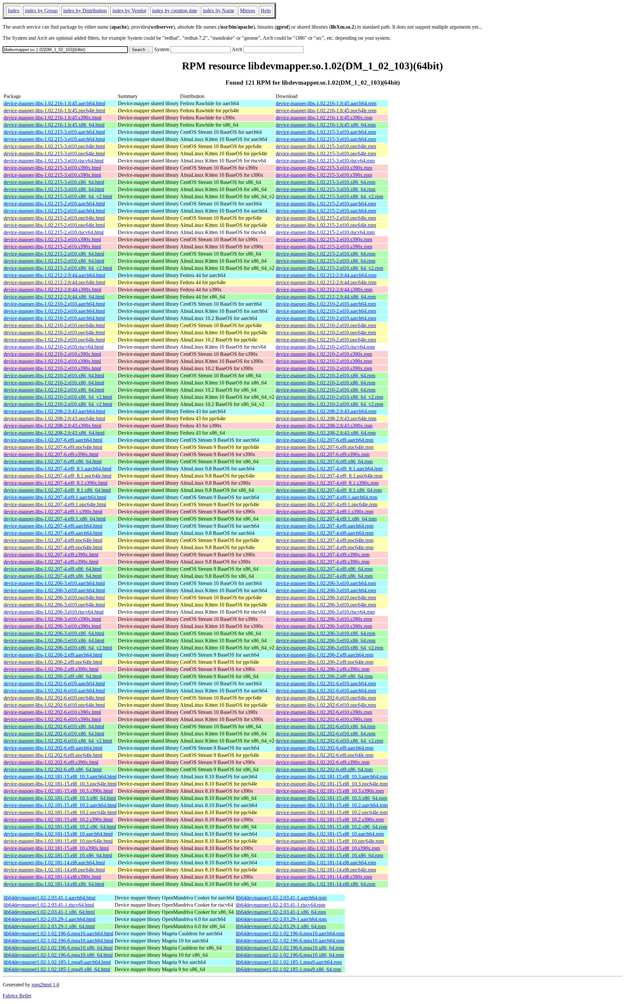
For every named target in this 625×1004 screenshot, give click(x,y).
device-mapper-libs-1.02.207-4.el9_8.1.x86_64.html (57, 490)
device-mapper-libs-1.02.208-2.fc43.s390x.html (52, 425)
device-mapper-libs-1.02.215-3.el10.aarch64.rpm (326, 132)
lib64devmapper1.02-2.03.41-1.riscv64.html (49, 905)
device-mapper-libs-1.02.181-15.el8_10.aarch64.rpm (330, 834)
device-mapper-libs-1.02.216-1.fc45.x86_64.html (54, 125)
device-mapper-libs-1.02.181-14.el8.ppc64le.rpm (326, 869)
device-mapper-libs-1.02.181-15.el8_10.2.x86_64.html (60, 827)
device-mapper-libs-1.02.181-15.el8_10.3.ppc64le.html (60, 784)
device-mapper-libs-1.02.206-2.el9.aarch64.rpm (324, 655)
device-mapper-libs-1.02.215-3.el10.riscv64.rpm (325, 160)
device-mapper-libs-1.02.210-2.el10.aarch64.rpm (326, 304)
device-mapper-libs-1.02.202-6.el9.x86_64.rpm (324, 769)
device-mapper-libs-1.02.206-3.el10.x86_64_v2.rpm (329, 647)
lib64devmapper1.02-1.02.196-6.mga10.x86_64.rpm (290, 948)
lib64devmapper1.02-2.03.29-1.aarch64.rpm (281, 919)
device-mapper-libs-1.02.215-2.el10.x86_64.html (54, 254)
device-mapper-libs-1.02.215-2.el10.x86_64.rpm (325, 254)
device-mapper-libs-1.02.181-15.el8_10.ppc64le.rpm (330, 841)
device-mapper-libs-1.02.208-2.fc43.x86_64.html (54, 433)
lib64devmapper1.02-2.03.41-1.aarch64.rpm (281, 897)
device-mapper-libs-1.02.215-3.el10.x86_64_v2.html (58, 196)
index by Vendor (129, 10)
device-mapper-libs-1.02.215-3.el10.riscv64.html (54, 160)
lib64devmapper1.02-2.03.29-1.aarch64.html (49, 919)
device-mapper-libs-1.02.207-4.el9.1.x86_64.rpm (326, 519)
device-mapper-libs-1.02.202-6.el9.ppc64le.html (53, 755)
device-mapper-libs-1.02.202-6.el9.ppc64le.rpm (324, 755)
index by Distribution (85, 10)
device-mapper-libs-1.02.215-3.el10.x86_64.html (54, 182)
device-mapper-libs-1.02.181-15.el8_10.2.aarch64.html (60, 805)
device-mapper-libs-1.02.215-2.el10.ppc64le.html (54, 218)
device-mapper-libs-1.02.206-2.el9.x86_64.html (53, 676)
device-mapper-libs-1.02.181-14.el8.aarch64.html (54, 862)
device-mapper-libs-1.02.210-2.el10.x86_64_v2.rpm (329, 397)
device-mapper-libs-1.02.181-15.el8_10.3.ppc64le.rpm (332, 784)
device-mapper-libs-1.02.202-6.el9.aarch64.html (53, 748)
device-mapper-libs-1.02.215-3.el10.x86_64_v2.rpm (329, 196)
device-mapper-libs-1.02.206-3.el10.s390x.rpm (324, 619)
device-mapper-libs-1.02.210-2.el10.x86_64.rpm (325, 375)
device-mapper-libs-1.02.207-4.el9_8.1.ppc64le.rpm (329, 476)
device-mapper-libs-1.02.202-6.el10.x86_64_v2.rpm (329, 741)
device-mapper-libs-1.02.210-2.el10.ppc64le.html (54, 325)
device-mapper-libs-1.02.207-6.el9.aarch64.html (53, 440)
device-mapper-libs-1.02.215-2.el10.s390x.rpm (324, 239)
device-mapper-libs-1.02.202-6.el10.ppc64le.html (54, 698)
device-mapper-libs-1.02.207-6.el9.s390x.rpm (322, 454)
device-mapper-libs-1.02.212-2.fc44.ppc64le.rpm (326, 282)
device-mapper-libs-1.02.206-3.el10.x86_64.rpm (325, 633)
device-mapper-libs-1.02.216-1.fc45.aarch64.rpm (326, 103)
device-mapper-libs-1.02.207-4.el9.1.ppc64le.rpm (326, 504)
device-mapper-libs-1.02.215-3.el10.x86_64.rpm (325, 182)
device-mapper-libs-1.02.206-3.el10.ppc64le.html (54, 597)
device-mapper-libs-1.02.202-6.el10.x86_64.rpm (325, 726)
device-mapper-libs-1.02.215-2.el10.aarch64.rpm (326, 203)
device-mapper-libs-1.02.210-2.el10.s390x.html (52, 354)
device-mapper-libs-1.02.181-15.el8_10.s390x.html (56, 848)
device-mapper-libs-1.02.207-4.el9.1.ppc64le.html (55, 504)
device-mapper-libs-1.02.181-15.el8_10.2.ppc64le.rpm (332, 812)
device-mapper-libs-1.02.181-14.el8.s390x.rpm (324, 877)
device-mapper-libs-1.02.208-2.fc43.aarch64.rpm (326, 411)
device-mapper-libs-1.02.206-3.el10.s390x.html (52, 619)
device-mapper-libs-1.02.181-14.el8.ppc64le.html (54, 869)
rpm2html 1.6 (45, 984)
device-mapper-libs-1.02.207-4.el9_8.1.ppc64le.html (57, 476)
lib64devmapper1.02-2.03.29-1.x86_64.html (49, 926)
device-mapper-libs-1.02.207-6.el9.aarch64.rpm (324, 440)
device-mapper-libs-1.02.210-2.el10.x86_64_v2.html (58, 397)
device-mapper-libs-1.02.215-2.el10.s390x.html (52, 239)
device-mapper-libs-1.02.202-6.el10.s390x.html (52, 712)
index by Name (218, 10)
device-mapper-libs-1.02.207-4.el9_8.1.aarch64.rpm (329, 468)
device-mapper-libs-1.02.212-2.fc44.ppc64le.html (54, 282)
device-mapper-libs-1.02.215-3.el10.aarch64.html (54, 132)
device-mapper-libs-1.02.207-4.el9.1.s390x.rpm (324, 511)
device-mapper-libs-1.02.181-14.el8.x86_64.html (54, 884)
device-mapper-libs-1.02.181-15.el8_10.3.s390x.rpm (330, 791)
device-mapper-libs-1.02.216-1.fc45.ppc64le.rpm (326, 110)
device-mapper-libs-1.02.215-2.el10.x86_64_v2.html (58, 268)
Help (266, 10)
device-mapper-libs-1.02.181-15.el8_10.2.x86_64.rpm (331, 827)
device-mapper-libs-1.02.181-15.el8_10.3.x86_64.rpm (331, 798)
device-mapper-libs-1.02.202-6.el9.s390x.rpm (322, 762)
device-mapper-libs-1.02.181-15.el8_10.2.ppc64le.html (60, 812)
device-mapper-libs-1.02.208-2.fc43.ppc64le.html (54, 418)
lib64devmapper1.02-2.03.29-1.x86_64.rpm (281, 926)
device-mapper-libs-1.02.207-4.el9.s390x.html (51, 554)
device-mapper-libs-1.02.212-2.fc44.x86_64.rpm (326, 297)
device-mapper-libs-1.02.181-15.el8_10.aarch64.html (58, 834)
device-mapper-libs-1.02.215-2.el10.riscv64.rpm (325, 232)
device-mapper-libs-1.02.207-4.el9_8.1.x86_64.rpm (329, 490)
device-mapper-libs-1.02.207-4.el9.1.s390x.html (53, 511)
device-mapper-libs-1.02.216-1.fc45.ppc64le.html (54, 110)
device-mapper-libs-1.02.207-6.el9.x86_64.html (53, 461)
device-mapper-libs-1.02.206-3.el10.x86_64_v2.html (58, 647)
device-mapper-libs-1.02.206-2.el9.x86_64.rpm (324, 676)
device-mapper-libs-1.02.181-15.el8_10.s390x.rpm (328, 848)
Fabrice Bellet (17, 995)
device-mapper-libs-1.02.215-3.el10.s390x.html (52, 168)
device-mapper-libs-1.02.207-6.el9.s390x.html (51, 454)
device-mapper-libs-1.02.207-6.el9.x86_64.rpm (324, 461)
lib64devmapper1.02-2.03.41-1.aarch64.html (49, 897)
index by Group (41, 10)
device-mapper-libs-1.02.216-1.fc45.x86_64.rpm (326, 125)
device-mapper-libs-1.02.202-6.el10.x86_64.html (54, 726)
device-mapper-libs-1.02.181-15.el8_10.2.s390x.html (58, 819)
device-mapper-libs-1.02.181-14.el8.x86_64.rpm (325, 884)
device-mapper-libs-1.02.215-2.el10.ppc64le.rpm (326, 218)
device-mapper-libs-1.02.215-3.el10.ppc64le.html (54, 146)
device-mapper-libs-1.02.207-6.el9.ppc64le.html (53, 447)
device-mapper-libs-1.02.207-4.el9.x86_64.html (53, 569)
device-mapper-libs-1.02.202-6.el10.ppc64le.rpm (326, 698)
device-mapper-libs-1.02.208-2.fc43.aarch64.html (54, 411)
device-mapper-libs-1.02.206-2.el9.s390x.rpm (322, 669)
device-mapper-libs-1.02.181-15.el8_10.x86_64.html (58, 855)
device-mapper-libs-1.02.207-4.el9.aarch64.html (53, 526)
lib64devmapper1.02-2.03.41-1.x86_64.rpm (281, 912)
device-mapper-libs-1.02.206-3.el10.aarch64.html (54, 583)
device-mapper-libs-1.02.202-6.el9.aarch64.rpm (324, 748)
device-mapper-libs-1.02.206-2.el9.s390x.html (51, 669)
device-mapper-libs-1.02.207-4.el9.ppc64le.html (53, 540)
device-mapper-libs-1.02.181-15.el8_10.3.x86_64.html (60, 798)
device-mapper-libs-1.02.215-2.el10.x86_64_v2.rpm (329, 268)
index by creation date (174, 10)
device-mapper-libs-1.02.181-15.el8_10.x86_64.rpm (329, 855)
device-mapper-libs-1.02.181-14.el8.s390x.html (52, 877)
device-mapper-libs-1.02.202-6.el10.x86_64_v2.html (58, 741)
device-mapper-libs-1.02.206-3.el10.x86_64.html (54, 633)
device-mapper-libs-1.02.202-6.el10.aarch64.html (54, 683)
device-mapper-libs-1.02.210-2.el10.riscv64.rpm (325, 347)
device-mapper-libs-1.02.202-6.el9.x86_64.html (53, 769)
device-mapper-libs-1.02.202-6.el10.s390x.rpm (324, 712)
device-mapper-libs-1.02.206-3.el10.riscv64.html (54, 612)
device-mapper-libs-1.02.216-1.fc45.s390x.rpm (324, 117)
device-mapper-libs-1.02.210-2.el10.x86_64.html (54, 375)
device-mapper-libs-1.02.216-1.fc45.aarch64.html (54, 103)
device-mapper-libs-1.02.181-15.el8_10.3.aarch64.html (60, 776)
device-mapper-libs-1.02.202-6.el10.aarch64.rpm (326, 683)
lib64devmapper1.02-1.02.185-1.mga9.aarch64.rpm (289, 962)
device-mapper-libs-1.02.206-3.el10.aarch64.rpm (326, 583)
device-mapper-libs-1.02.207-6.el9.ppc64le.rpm (324, 447)
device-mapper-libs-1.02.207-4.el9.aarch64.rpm (324, 526)
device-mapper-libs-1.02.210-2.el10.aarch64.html (54, 304)
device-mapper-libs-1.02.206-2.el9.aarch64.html (53, 655)
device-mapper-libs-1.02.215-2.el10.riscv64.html (54, 232)
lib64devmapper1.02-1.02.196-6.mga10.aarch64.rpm (290, 933)
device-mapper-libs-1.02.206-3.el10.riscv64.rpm (325, 612)
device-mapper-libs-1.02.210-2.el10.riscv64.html (54, 347)
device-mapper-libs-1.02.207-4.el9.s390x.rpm (322, 554)
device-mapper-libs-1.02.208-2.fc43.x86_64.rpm (326, 433)
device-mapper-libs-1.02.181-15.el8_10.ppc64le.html (58, 841)
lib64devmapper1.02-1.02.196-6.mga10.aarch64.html (58, 933)
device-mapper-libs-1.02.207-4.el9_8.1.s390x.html (55, 483)
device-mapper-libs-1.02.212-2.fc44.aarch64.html (54, 275)
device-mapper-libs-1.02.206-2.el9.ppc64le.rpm (324, 662)
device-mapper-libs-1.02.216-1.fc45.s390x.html (52, 117)
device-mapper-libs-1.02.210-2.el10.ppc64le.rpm (326, 325)
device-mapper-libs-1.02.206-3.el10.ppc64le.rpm (326, 597)
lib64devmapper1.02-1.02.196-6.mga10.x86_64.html (58, 948)
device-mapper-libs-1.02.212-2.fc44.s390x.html (52, 289)
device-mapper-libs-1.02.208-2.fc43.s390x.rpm (324, 425)
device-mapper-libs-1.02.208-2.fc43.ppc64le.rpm (326, 418)
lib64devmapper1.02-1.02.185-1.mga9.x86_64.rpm (288, 969)
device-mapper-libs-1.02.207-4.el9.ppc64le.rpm (324, 540)
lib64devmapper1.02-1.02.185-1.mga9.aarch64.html (57, 962)
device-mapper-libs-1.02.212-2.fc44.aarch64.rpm (326, 275)
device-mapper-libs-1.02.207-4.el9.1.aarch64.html (55, 497)
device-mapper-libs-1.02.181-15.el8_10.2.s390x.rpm (330, 819)
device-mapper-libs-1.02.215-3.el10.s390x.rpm (324, 168)
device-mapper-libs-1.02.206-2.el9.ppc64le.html (53, 662)
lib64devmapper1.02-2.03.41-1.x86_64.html (49, 912)
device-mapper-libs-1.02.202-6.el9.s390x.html (51, 762)
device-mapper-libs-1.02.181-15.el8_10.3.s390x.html (58, 791)
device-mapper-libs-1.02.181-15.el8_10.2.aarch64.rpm (332, 805)
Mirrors (247, 10)
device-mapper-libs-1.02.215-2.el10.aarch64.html (54, 203)
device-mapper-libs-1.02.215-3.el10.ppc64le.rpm (326, 146)
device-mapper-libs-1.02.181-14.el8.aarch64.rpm (326, 862)
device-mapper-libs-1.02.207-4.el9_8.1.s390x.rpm (327, 483)
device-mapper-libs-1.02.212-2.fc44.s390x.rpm (324, 289)
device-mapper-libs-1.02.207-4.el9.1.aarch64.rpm (326, 497)
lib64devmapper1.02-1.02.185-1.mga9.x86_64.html (57, 969)
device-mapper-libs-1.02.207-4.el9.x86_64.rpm (324, 569)
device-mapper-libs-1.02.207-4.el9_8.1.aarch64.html (57, 468)
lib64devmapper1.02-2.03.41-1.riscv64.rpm (280, 905)
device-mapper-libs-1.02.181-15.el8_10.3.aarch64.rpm (332, 776)
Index (14, 10)
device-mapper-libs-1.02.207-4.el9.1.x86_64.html (54, 519)
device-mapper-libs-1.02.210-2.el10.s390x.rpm (324, 354)
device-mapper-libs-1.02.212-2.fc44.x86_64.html (54, 297)
